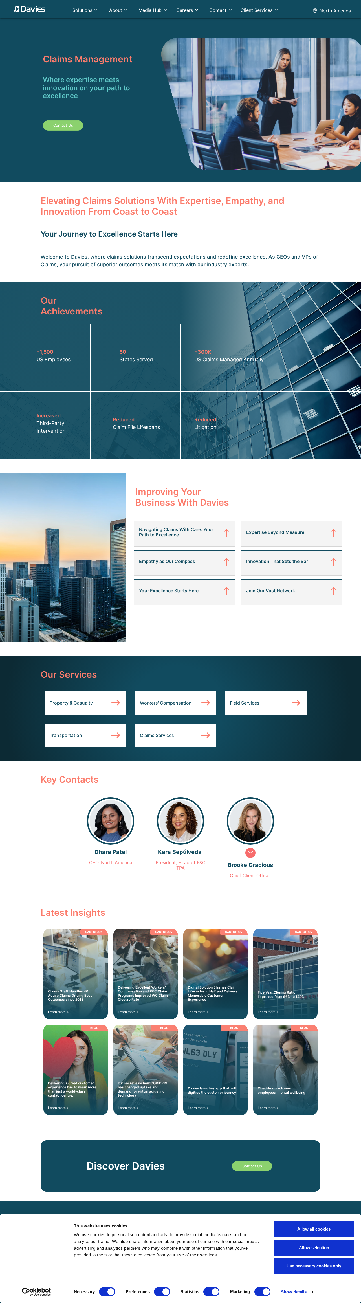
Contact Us (63, 125)
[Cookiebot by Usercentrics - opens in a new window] (36, 1292)
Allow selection (314, 1247)
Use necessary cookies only (314, 1266)
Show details (294, 1291)
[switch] (162, 1291)
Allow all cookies (314, 1229)
